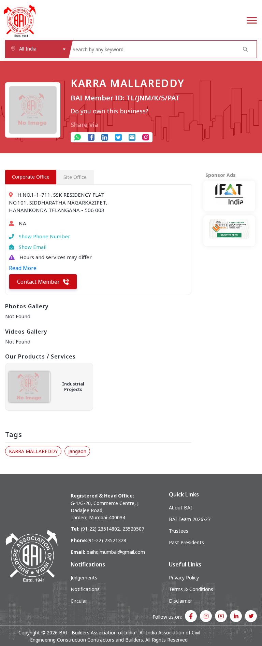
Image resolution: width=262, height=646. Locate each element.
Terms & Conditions (191, 589)
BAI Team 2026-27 (189, 519)
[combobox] (36, 49)
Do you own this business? (109, 111)
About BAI (180, 507)
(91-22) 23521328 (106, 540)
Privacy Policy (184, 577)
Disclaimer (180, 601)
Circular (79, 601)
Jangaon (77, 451)
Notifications (85, 589)
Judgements (84, 577)
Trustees (178, 531)
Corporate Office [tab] (30, 176)
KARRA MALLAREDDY (33, 451)
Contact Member (38, 281)
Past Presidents (186, 542)
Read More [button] (23, 268)
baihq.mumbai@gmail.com (116, 552)
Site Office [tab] (75, 177)
